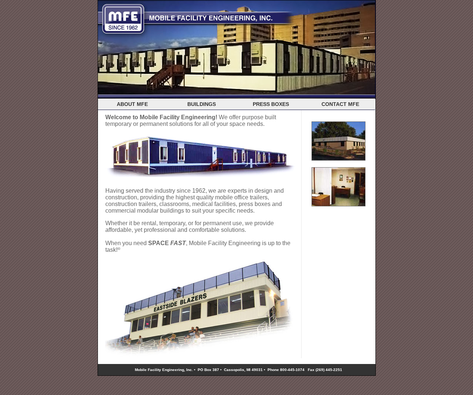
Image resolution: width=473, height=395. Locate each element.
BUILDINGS (201, 104)
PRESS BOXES (271, 104)
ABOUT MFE (132, 104)
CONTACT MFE (340, 104)
